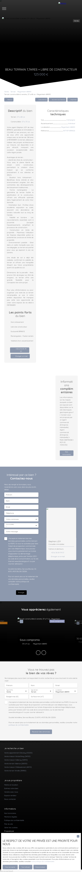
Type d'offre (9, 690)
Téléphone (10, 513)
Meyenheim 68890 (24, 92)
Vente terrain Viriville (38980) (15, 771)
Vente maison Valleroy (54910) (16, 760)
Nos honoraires (10, 813)
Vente (6, 92)
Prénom (9, 495)
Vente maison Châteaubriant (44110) (18, 767)
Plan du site (8, 824)
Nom (8, 501)
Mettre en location (11, 785)
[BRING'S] (69, 8)
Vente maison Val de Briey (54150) (17, 756)
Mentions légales (10, 817)
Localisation (58, 690)
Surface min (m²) (37, 697)
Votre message (12, 532)
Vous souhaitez (10, 524)
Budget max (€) (12, 697)
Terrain (13, 92)
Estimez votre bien (11, 788)
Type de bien (34, 690)
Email (8, 507)
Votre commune (12, 519)
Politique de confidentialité (14, 820)
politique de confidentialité (19, 725)
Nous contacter (10, 799)
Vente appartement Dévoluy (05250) (18, 753)
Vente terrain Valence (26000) (15, 763)
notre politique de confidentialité (42, 861)
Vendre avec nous (11, 792)
